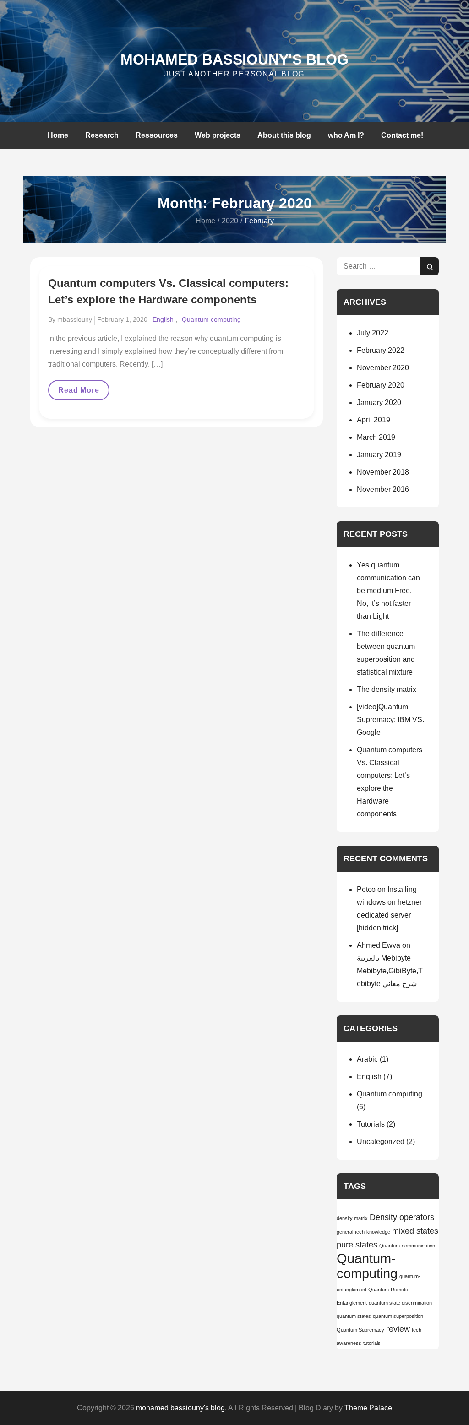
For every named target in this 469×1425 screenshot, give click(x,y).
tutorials (372, 1343)
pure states (357, 1244)
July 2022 (372, 333)
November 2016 (383, 489)
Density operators (402, 1217)
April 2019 (373, 420)
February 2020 (380, 385)
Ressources (157, 135)
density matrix (352, 1218)
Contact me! (402, 135)
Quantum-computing (367, 1266)
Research (102, 135)
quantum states (354, 1316)
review (398, 1328)
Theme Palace (368, 1408)
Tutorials (371, 1124)
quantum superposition (398, 1316)
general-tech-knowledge (363, 1232)
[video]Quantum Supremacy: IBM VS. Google (390, 719)
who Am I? (346, 135)
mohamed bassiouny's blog (234, 59)
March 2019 (376, 437)
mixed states (415, 1231)
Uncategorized (380, 1141)
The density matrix (386, 689)
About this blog (284, 135)
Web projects (217, 135)
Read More (82, 393)
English (163, 319)
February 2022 (380, 350)
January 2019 (379, 455)
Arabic (367, 1059)
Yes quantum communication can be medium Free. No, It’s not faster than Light (388, 590)
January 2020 (379, 402)
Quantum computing (211, 319)
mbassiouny (74, 319)
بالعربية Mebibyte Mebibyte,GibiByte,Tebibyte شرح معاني (390, 971)
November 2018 (383, 472)
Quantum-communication (407, 1245)
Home (58, 135)
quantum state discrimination (400, 1303)
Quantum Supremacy (360, 1330)
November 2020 (383, 368)
